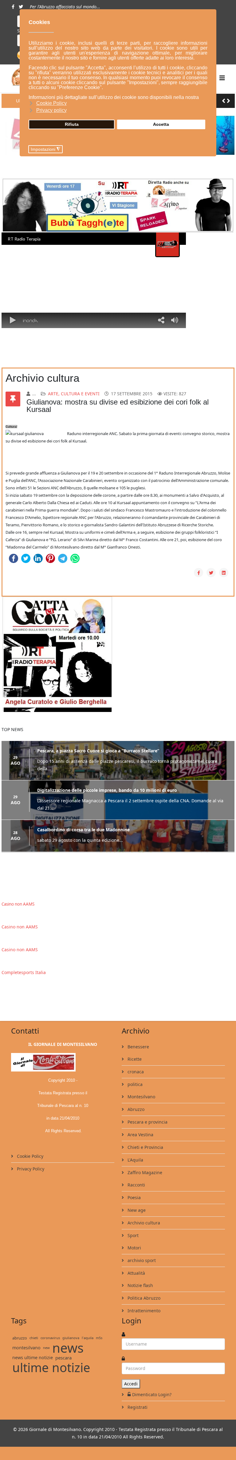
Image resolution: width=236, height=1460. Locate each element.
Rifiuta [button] (72, 124)
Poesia (133, 1197)
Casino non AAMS (18, 904)
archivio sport (141, 1260)
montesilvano (26, 1347)
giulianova (70, 1337)
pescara (63, 1357)
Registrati (137, 1407)
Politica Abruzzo (143, 1298)
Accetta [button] (161, 124)
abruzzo (19, 1337)
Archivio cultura (143, 1222)
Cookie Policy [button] (51, 103)
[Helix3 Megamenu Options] (222, 77)
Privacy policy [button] (51, 110)
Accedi (131, 1383)
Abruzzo (135, 1109)
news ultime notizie (32, 1357)
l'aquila (87, 1337)
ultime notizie (51, 1367)
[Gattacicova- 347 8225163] (118, 654)
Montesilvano (140, 1096)
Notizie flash (139, 1285)
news (68, 1347)
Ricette (134, 1059)
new (46, 1347)
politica (134, 1084)
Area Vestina (139, 1134)
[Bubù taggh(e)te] (118, 204)
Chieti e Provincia (144, 1147)
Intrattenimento (143, 1310)
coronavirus (50, 1337)
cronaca (135, 1071)
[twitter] (21, 7)
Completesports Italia (24, 972)
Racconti (135, 1184)
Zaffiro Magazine (144, 1172)
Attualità (135, 1273)
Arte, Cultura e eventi (74, 394)
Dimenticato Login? (151, 1394)
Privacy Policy (30, 1168)
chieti (34, 1337)
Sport (132, 1235)
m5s (99, 1337)
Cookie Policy (29, 1156)
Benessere (137, 1046)
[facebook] (13, 7)
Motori (133, 1247)
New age (136, 1210)
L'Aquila (134, 1159)
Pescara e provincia (146, 1122)
